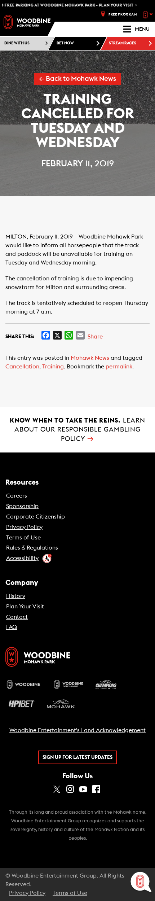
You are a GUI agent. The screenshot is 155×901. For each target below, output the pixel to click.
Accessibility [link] (22, 558)
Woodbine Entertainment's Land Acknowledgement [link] (77, 730)
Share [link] (95, 337)
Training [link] (53, 366)
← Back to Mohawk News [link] (77, 78)
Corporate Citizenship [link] (35, 517)
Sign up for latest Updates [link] (77, 757)
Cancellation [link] (22, 366)
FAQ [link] (11, 627)
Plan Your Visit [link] (25, 606)
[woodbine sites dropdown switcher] (148, 14)
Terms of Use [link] (23, 538)
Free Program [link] (122, 14)
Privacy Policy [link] (24, 527)
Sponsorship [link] (22, 506)
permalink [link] (119, 366)
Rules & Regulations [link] (32, 548)
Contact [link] (17, 617)
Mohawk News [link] (90, 358)
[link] (27, 22)
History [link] (15, 596)
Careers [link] (16, 496)
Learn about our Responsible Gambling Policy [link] (77, 429)
